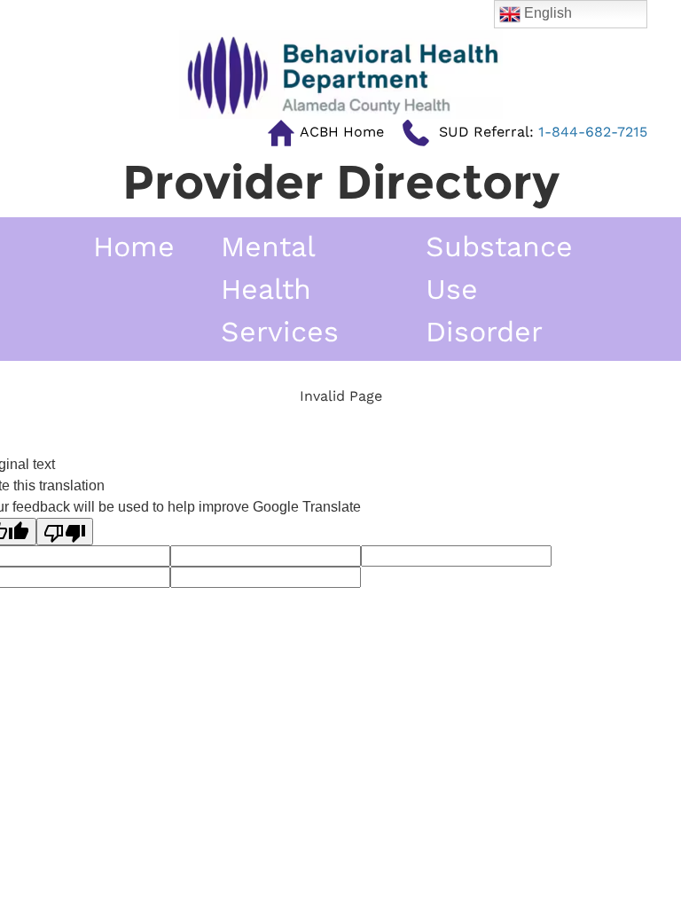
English (546, 12)
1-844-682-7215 (543, 131)
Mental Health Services (280, 289)
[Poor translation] (64, 531)
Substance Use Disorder (499, 289)
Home (134, 246)
